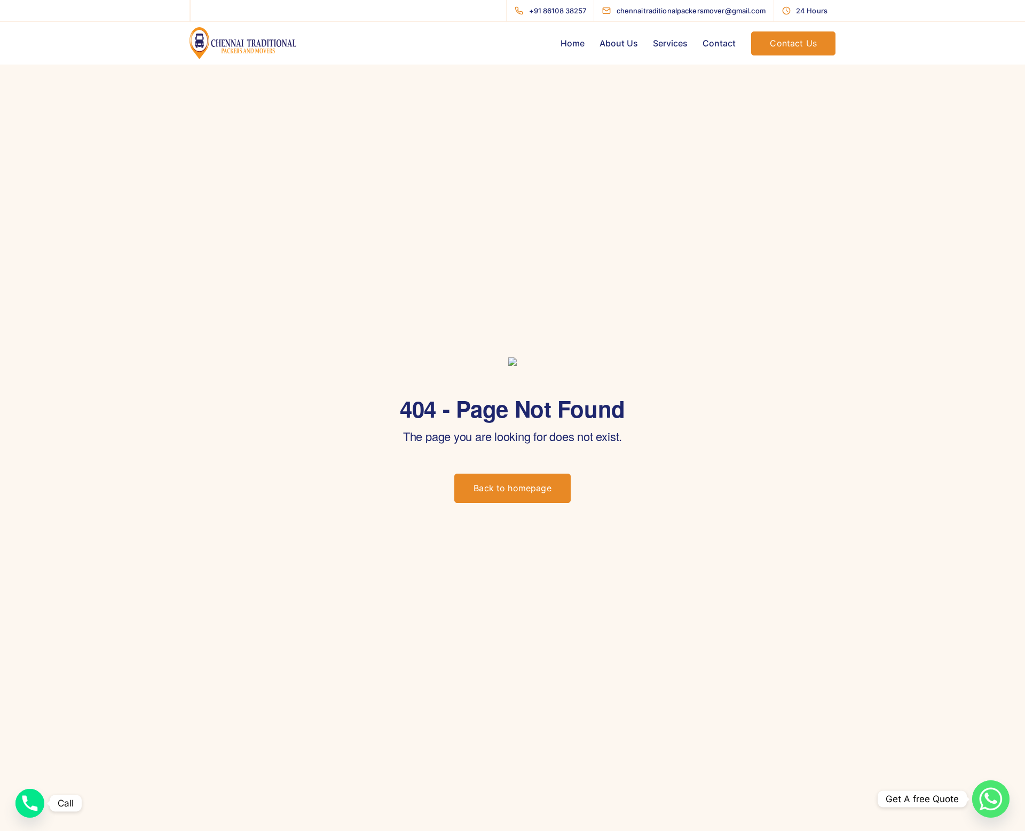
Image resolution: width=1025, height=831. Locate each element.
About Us (619, 43)
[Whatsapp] (991, 799)
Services (670, 43)
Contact (719, 43)
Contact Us (793, 43)
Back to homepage (512, 488)
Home (573, 43)
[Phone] (29, 803)
